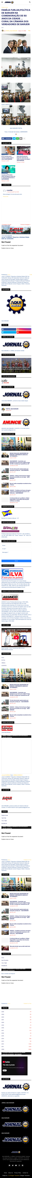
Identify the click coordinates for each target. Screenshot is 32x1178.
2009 (16, 1049)
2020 (16, 1022)
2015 (16, 1035)
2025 (16, 1011)
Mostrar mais (8, 410)
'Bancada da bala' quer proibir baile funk (20, 946)
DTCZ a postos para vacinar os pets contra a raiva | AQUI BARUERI (7, 158)
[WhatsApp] (17, 138)
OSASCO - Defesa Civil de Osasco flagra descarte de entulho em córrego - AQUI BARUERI (20, 477)
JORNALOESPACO (17, 775)
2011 (16, 1046)
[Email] (20, 138)
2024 (16, 1014)
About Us (10, 1172)
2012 (16, 1044)
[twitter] (8, 332)
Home (5, 1172)
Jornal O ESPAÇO (5, 775)
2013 (16, 1041)
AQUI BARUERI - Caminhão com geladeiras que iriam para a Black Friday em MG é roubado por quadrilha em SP (20, 462)
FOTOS (3, 660)
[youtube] (24, 332)
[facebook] (8, 329)
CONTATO (4, 665)
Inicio (2, 657)
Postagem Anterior (6, 224)
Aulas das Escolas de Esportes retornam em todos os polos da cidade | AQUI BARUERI (23, 158)
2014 (16, 1038)
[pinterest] (22, 1165)
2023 (16, 1017)
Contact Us (25, 1172)
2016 (16, 1033)
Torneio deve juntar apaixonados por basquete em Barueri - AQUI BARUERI (19, 469)
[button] (2, 2)
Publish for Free (27, 859)
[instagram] (24, 329)
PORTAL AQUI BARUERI (12, 409)
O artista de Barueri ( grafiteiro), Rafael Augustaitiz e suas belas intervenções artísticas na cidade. (19, 499)
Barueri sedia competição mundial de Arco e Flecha (20, 484)
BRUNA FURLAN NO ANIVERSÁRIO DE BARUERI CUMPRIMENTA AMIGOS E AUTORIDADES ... (19, 455)
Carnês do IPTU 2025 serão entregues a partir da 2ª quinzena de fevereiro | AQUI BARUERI (8, 177)
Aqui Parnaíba (4, 960)
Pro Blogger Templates (13, 1175)
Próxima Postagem (25, 224)
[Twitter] (14, 138)
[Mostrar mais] (24, 138)
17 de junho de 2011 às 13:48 (13, 191)
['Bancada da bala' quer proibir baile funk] (5, 948)
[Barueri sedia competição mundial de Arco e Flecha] (5, 485)
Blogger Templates (25, 1175)
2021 (16, 1019)
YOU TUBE (4, 820)
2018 (16, 1027)
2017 (16, 1030)
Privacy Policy (17, 1172)
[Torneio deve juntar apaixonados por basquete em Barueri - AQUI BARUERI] (5, 470)
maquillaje (10, 190)
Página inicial (4, 7)
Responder (5, 196)
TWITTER (3, 818)
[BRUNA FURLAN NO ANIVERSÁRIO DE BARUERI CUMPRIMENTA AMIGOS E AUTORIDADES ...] (5, 455)
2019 (16, 1025)
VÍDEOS (3, 663)
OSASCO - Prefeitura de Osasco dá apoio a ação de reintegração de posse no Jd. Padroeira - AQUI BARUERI (20, 492)
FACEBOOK (4, 823)
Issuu (9, 274)
